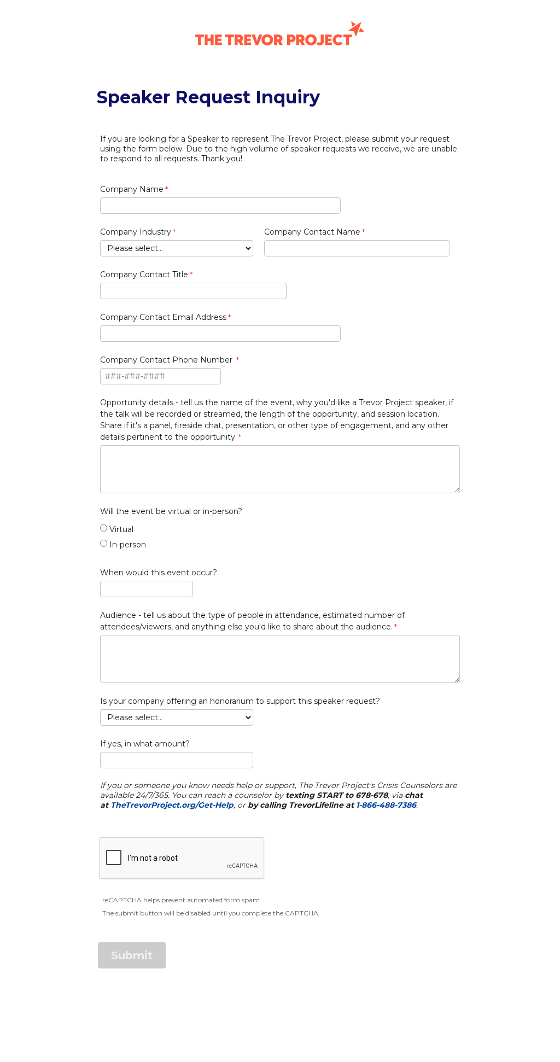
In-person (127, 545)
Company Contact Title (144, 274)
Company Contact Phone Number (167, 360)
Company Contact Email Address (163, 317)
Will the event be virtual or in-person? (171, 511)
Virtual (121, 529)
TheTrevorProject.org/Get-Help (172, 805)
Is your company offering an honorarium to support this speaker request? (240, 701)
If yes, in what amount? (145, 744)
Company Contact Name (312, 232)
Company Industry (135, 232)
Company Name (132, 189)
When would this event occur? (158, 572)
